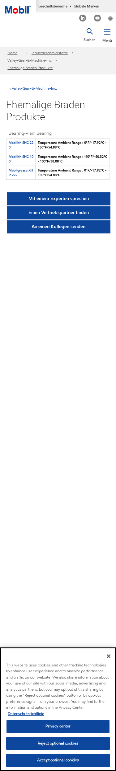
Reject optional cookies (58, 743)
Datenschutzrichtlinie (26, 714)
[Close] (108, 656)
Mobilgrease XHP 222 (21, 172)
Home (12, 52)
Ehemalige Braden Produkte (30, 67)
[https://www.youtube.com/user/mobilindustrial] (97, 19)
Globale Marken (86, 6)
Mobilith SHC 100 (21, 159)
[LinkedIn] (82, 19)
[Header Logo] (18, 7)
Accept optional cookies (58, 760)
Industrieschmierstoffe (50, 52)
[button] (107, 34)
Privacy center (58, 726)
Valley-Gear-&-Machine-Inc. (30, 60)
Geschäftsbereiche (52, 6)
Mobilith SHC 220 (21, 145)
